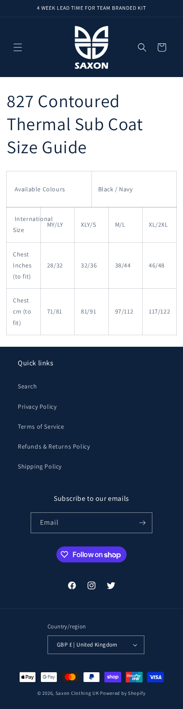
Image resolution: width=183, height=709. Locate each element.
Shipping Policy (40, 466)
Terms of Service (41, 426)
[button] (18, 47)
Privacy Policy (37, 407)
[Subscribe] (142, 522)
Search (27, 386)
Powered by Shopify (123, 693)
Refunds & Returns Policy (54, 446)
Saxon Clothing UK (77, 693)
